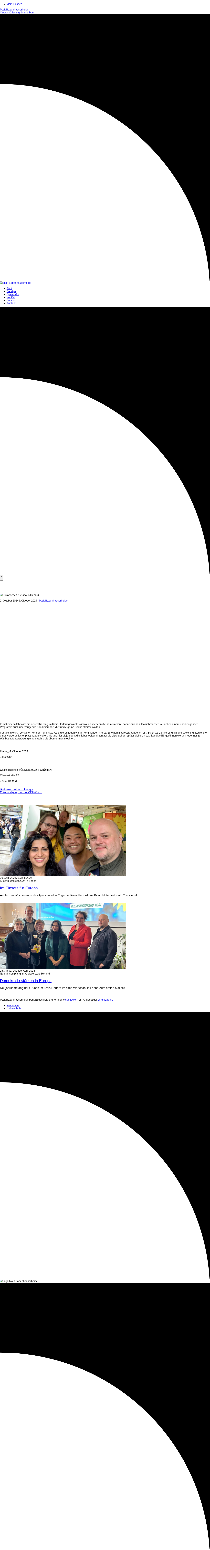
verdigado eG (106, 999)
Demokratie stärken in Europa (26, 980)
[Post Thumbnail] (63, 875)
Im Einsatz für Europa (19, 888)
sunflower (71, 999)
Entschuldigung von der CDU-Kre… (21, 792)
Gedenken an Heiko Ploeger (16, 789)
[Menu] (1, 578)
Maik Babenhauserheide (53, 600)
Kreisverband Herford (12, 786)
